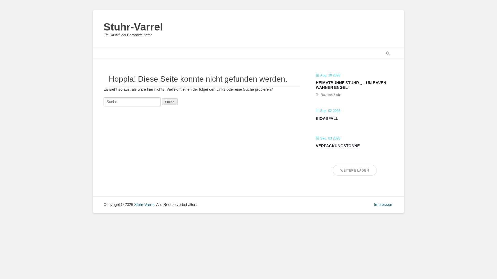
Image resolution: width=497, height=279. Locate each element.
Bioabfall (327, 118)
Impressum (383, 204)
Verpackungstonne (338, 146)
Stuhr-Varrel (133, 27)
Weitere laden (354, 170)
